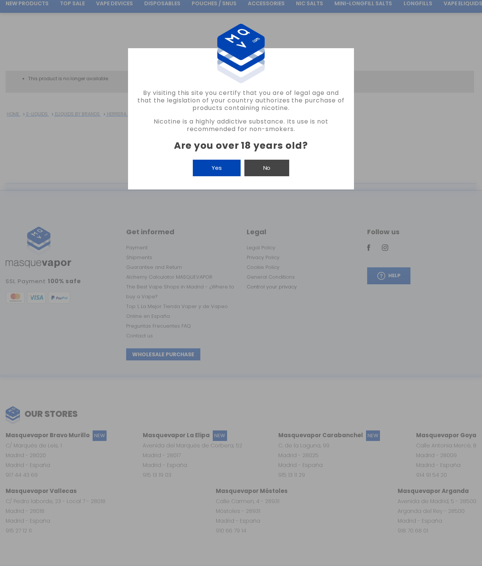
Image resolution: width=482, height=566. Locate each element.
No (266, 168)
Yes (217, 168)
